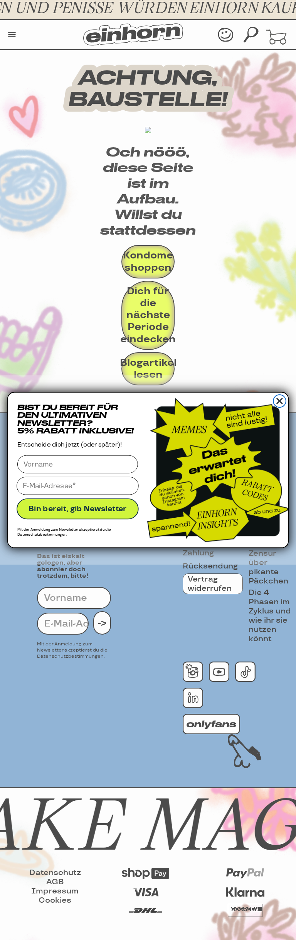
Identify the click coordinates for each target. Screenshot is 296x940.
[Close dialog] (279, 401)
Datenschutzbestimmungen (41, 535)
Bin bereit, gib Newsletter (78, 509)
